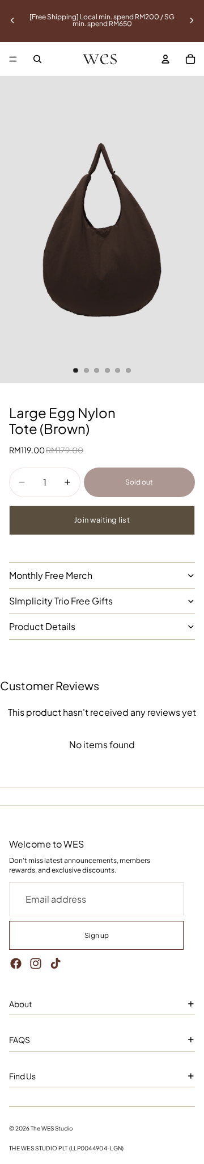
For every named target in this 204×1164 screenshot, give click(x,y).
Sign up (96, 935)
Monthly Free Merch (50, 575)
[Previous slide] (12, 20)
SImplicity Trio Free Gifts (61, 601)
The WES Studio (52, 1128)
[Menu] (13, 59)
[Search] (37, 59)
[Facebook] (16, 963)
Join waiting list (102, 519)
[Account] (165, 59)
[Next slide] (191, 20)
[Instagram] (35, 963)
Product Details (42, 626)
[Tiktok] (55, 963)
